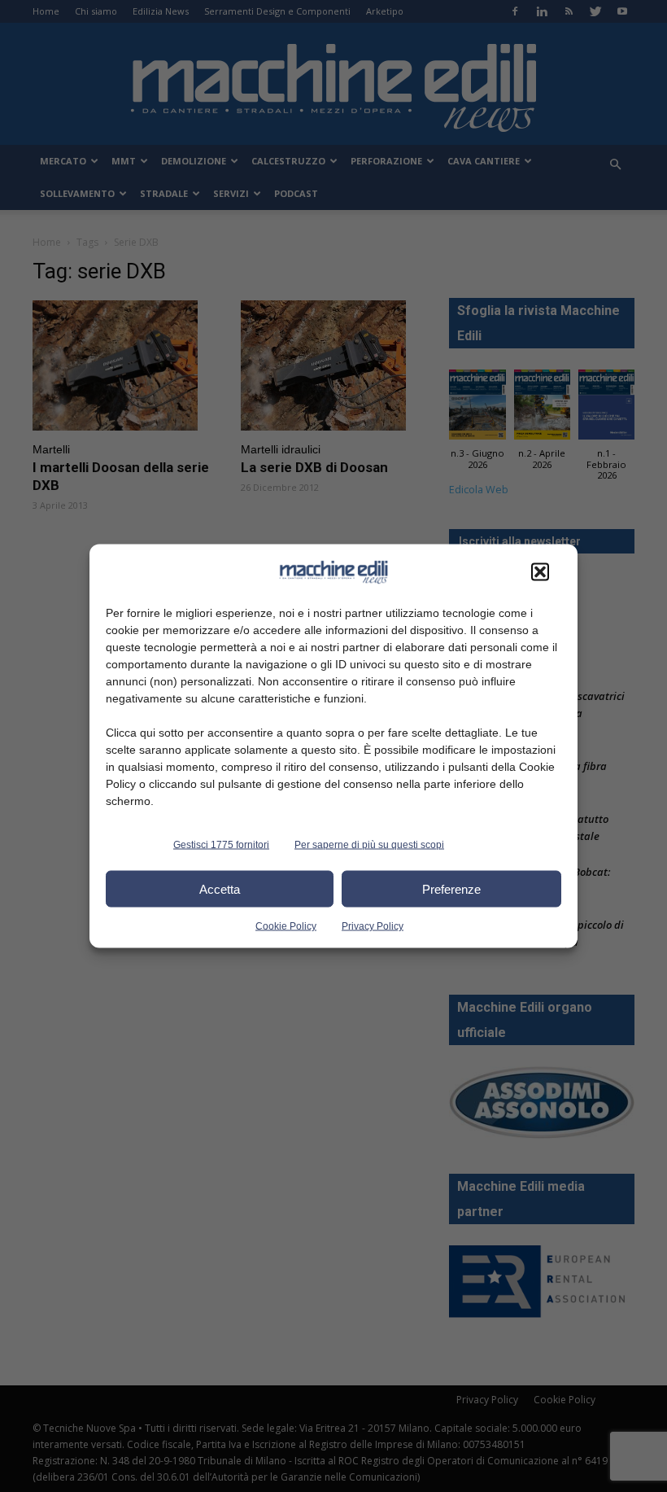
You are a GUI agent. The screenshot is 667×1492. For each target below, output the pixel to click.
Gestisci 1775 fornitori (221, 845)
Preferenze (451, 888)
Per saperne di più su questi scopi (369, 845)
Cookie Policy (285, 926)
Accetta (219, 888)
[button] (540, 572)
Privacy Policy (372, 926)
